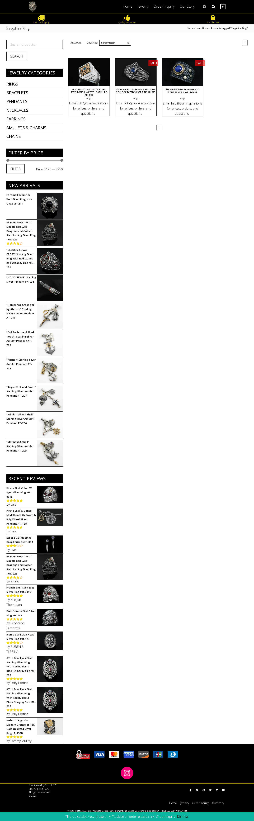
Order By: (92, 42)
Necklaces (17, 110)
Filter (15, 169)
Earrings (16, 119)
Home (205, 28)
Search (16, 56)
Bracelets (17, 92)
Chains (13, 136)
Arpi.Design (181, 810)
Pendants (16, 101)
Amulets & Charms (26, 127)
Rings (12, 84)
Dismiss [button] (183, 816)
